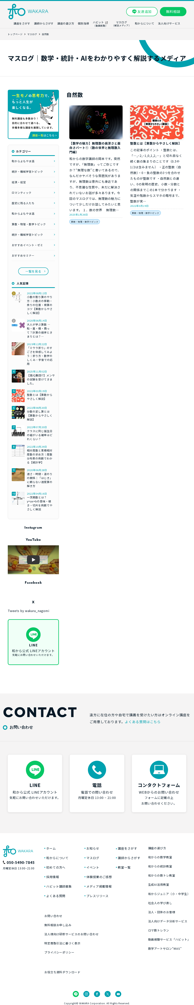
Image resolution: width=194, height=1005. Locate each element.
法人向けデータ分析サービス (167, 921)
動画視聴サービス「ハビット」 (169, 939)
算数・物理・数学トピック (84, 221)
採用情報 (52, 877)
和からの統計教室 (160, 866)
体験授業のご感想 (99, 877)
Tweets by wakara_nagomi (28, 610)
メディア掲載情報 (99, 886)
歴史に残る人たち (23, 203)
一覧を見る (33, 271)
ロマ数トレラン (158, 930)
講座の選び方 (157, 848)
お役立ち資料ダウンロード (62, 972)
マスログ (92, 858)
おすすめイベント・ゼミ (27, 245)
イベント (92, 867)
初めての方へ (56, 867)
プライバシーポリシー (59, 952)
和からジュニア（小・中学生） (169, 894)
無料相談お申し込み (58, 925)
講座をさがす (127, 848)
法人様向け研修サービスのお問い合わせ (71, 934)
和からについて (57, 858)
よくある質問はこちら (143, 721)
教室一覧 (124, 867)
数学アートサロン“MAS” (165, 948)
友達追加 (144, 11)
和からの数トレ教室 (161, 875)
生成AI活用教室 (158, 884)
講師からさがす (129, 858)
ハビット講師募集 (59, 886)
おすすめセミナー (23, 255)
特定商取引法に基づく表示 (62, 943)
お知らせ (92, 848)
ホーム (51, 848)
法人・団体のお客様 (161, 912)
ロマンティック (21, 193)
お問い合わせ (53, 916)
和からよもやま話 (23, 161)
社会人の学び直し (160, 903)
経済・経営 (19, 182)
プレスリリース (97, 896)
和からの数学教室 (160, 857)
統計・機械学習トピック (27, 171)
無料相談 (173, 11)
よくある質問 (56, 896)
